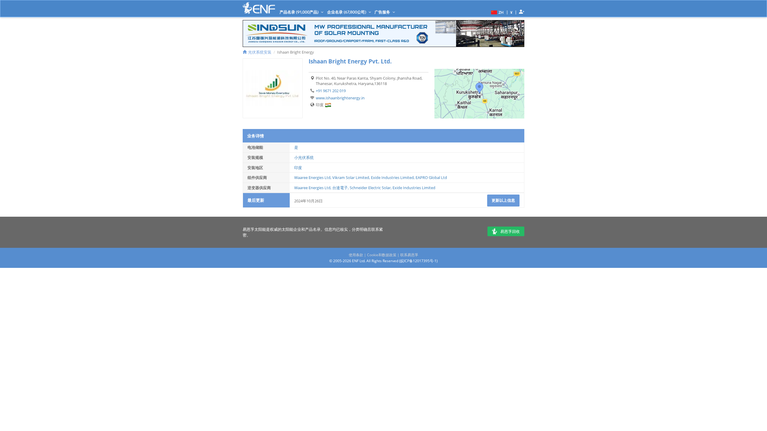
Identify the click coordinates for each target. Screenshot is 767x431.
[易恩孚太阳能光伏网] (259, 8)
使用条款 (356, 254)
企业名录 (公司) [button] (347, 12)
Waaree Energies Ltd (312, 177)
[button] (497, 12)
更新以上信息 (503, 200)
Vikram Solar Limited (350, 177)
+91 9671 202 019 (331, 90)
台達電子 (340, 187)
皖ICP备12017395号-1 (418, 260)
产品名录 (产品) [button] (299, 12)
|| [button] (511, 12)
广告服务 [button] (383, 12)
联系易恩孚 (409, 254)
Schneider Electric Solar (370, 187)
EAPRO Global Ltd (431, 177)
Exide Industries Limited (392, 177)
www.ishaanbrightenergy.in (340, 98)
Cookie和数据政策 (381, 254)
